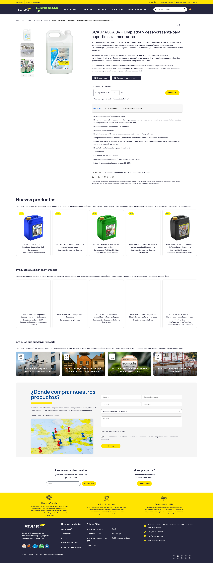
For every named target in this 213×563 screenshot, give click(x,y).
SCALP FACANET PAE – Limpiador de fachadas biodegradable (179, 245)
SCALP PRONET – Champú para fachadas (70, 315)
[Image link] (35, 526)
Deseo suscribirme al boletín (114, 431)
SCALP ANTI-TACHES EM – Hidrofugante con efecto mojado (179, 315)
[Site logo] (25, 9)
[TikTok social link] (157, 2)
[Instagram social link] (149, 2)
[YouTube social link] (152, 2)
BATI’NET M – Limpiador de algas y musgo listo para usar (70, 245)
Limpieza (46, 20)
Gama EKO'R (38, 320)
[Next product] (182, 25)
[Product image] (33, 227)
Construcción (107, 172)
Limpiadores (118, 172)
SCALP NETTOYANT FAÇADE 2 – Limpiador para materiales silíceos (143, 315)
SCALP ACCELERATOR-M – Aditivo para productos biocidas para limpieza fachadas (143, 246)
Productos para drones (31, 20)
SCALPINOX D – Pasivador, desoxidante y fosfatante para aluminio (106, 316)
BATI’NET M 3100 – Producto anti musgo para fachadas (106, 245)
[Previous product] (177, 25)
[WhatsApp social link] (113, 176)
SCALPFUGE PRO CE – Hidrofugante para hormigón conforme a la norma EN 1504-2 (33, 246)
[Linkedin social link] (155, 2)
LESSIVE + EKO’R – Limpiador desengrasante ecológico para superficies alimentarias (33, 316)
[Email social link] (104, 176)
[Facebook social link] (147, 2)
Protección (189, 324)
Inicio (18, 20)
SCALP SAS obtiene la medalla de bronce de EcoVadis (129, 370)
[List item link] (72, 529)
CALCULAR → (172, 93)
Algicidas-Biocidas (75, 250)
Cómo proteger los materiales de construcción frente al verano (83, 370)
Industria (116, 320)
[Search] (185, 9)
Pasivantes (106, 322)
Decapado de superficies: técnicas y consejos (175, 370)
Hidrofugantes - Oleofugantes (33, 252)
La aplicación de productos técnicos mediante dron (38, 370)
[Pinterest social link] (107, 176)
